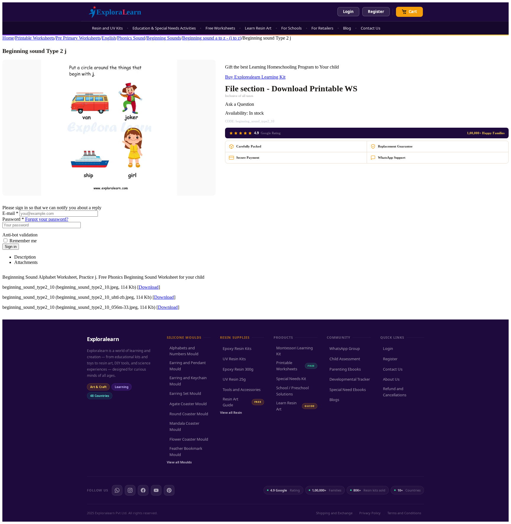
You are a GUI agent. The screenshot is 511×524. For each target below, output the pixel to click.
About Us (391, 379)
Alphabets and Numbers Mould (183, 351)
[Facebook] (143, 490)
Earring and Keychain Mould (188, 381)
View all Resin (231, 412)
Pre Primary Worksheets (78, 37)
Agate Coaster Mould (188, 403)
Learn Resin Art (258, 28)
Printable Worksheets (34, 37)
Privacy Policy (370, 513)
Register (376, 11)
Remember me (23, 240)
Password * (13, 219)
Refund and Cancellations (394, 392)
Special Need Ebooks (347, 389)
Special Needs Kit (291, 378)
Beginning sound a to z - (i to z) (211, 37)
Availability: (236, 113)
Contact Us (370, 28)
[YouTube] (156, 490)
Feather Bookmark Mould (185, 451)
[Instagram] (130, 490)
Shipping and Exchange (334, 513)
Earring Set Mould (185, 393)
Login (348, 11)
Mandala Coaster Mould (184, 426)
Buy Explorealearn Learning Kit (255, 77)
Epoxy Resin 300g (238, 369)
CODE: (230, 121)
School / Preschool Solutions (292, 391)
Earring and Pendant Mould (187, 365)
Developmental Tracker (349, 379)
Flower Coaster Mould (188, 439)
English (109, 37)
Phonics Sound (131, 37)
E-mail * (10, 213)
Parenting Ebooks (345, 369)
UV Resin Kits (234, 358)
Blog (347, 28)
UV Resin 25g (234, 379)
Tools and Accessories (242, 389)
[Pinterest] (169, 490)
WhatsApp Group (344, 348)
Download (149, 287)
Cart (413, 11)
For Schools (291, 28)
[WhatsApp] (117, 490)
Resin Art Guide (242, 402)
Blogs (334, 399)
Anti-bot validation (20, 234)
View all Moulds (179, 462)
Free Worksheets (220, 28)
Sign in (11, 246)
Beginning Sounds (163, 37)
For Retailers (322, 28)
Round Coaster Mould (188, 413)
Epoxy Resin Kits (237, 348)
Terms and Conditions (404, 513)
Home (8, 37)
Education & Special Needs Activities (164, 28)
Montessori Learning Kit (294, 351)
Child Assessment (344, 358)
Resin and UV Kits (107, 28)
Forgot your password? (46, 219)
